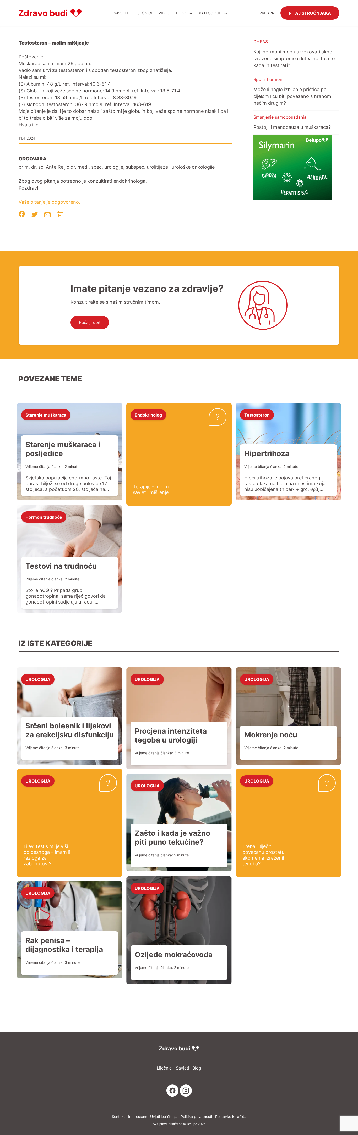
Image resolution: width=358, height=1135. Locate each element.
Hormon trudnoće (43, 517)
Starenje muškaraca (45, 415)
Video (164, 12)
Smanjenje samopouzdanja (279, 117)
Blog (181, 12)
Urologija (37, 679)
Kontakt (118, 1116)
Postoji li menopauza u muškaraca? (292, 127)
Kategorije (210, 12)
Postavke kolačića (230, 1116)
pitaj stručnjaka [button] (310, 13)
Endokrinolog (148, 415)
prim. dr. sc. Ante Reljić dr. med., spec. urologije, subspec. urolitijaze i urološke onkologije (117, 167)
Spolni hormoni (268, 79)
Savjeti (121, 12)
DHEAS (260, 42)
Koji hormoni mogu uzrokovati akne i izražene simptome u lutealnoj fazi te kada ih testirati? (294, 58)
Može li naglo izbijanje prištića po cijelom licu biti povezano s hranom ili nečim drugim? (294, 96)
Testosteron (257, 415)
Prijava (266, 13)
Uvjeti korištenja (163, 1116)
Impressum (137, 1116)
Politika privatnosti (196, 1116)
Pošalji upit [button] (90, 322)
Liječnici (143, 12)
